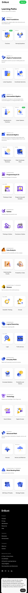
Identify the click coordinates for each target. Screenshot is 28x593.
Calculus (7, 457)
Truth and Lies (20, 346)
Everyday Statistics (7, 382)
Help (3, 528)
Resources (4, 526)
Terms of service (5, 577)
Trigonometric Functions (7, 161)
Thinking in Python (7, 234)
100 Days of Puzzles (7, 493)
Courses (4, 518)
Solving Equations (20, 43)
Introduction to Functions (7, 121)
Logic (7, 346)
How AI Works (7, 419)
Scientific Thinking (7, 309)
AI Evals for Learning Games (9, 561)
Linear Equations (7, 82)
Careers (4, 548)
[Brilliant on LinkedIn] (11, 571)
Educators (4, 536)
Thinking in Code (7, 197)
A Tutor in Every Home (7, 556)
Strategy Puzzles (20, 493)
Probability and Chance (20, 382)
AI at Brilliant (5, 558)
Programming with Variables (20, 198)
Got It (22, 590)
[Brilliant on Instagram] (5, 571)
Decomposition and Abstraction (10, 566)
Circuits (20, 309)
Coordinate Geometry (20, 82)
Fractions (7, 43)
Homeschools (5, 538)
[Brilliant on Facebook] (2, 571)
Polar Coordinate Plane (20, 161)
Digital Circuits (20, 419)
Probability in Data (20, 273)
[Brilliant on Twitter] (8, 571)
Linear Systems (20, 120)
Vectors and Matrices (20, 457)
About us (4, 546)
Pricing (3, 521)
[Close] (25, 579)
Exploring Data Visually (7, 273)
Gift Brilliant (5, 523)
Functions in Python (20, 234)
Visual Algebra (5, 563)
